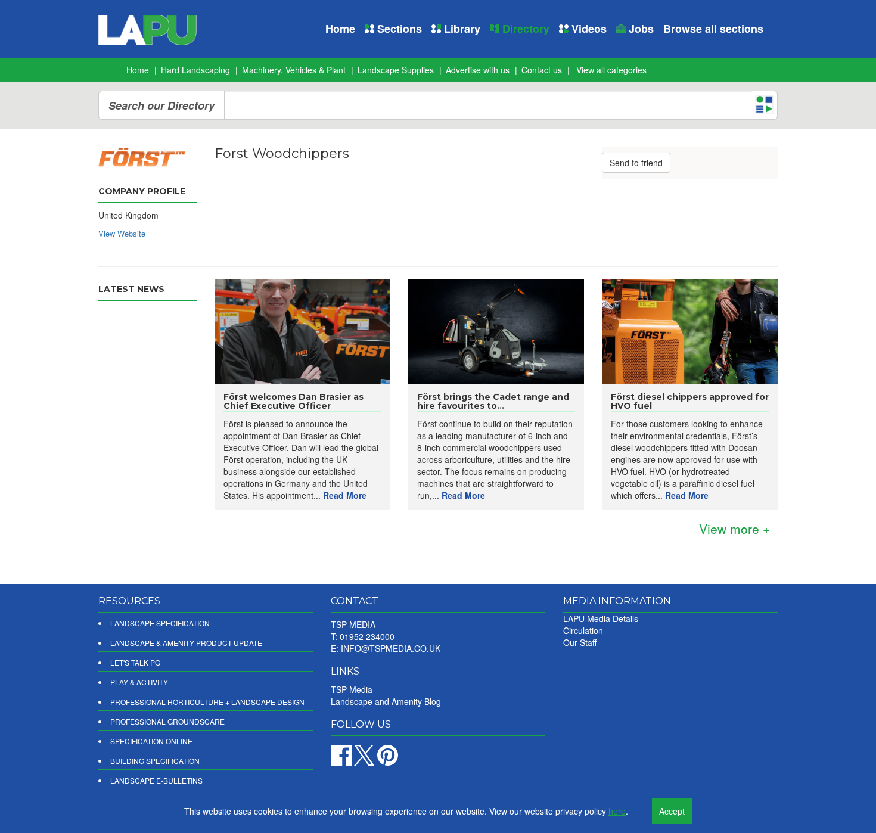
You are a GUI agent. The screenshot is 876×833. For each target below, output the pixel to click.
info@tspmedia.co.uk (390, 648)
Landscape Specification (160, 623)
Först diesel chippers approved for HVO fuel (690, 401)
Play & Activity (139, 682)
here (617, 811)
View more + (734, 528)
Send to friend (636, 163)
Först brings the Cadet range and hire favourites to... (493, 401)
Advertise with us (478, 70)
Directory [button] (524, 28)
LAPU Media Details (600, 618)
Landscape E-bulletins (156, 780)
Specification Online (151, 741)
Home (340, 28)
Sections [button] (398, 28)
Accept (672, 811)
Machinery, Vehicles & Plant (294, 70)
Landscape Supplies (396, 70)
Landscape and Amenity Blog (386, 701)
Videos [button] (588, 28)
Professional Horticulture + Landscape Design (207, 702)
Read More (344, 495)
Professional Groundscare (167, 721)
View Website (121, 233)
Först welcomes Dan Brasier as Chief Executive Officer (293, 401)
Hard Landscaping (195, 70)
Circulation (583, 630)
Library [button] (460, 28)
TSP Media (351, 689)
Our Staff (580, 642)
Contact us (541, 70)
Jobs (640, 28)
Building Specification (155, 761)
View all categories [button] (611, 70)
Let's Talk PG (135, 662)
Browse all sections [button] (713, 28)
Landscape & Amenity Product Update (186, 643)
